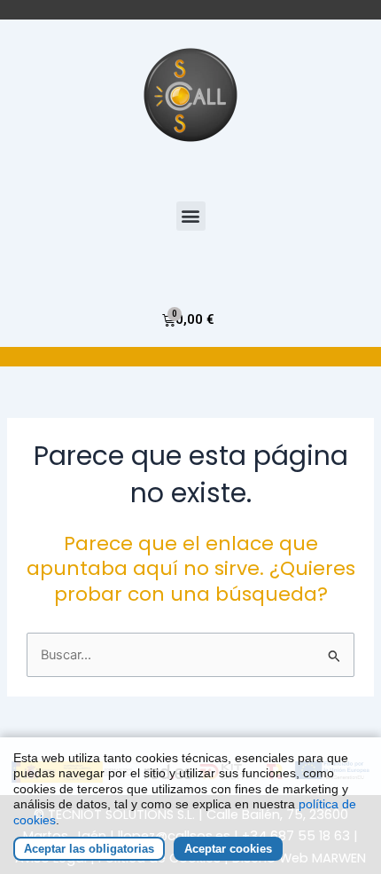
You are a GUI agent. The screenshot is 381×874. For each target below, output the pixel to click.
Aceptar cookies (228, 848)
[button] (191, 216)
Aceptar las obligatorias (89, 848)
